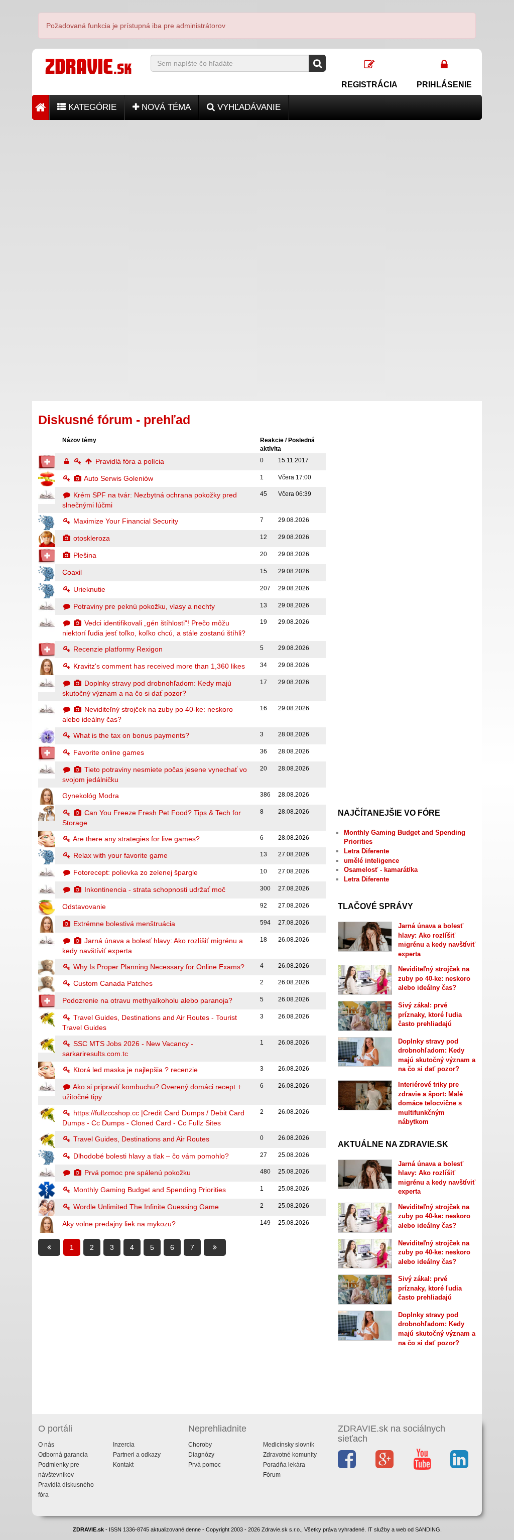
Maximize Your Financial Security (124, 521)
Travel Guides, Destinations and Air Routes (140, 1139)
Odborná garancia (63, 1454)
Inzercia (124, 1444)
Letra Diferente (366, 851)
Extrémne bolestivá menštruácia (123, 924)
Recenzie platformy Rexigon (117, 649)
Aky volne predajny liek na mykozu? (119, 1224)
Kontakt (123, 1464)
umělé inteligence (371, 860)
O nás (46, 1444)
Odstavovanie (84, 907)
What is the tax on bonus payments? (130, 735)
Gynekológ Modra (90, 796)
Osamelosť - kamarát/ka (381, 869)
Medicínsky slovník (288, 1444)
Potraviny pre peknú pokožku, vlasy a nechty (143, 606)
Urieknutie (88, 589)
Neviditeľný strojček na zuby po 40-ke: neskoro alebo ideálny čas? (434, 978)
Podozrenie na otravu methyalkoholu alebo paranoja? (147, 1000)
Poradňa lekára (284, 1464)
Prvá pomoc (204, 1464)
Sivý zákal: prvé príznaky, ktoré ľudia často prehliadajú (430, 1014)
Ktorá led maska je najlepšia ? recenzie (134, 1070)
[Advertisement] (257, 190)
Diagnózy (201, 1454)
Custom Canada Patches (112, 983)
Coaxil (72, 572)
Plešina (83, 555)
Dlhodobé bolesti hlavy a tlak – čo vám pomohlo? (150, 1156)
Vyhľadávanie (248, 107)
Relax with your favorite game (119, 855)
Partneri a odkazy (137, 1454)
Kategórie (91, 107)
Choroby (200, 1444)
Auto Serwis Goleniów (117, 478)
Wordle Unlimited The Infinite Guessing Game (145, 1207)
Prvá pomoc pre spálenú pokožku (136, 1173)
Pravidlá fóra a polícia (128, 461)
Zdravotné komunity (290, 1454)
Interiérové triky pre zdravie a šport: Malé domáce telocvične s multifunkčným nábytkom (430, 1103)
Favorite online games (107, 752)
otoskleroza (90, 538)
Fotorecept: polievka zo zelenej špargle (134, 872)
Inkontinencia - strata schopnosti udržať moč (153, 889)
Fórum (272, 1474)
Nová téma (165, 107)
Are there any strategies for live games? (135, 839)
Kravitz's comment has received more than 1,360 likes (158, 666)
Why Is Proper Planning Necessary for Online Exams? (157, 967)
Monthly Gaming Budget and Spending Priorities (148, 1190)
